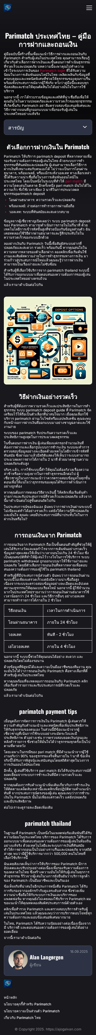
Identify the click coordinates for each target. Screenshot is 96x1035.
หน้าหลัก (10, 997)
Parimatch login (52, 70)
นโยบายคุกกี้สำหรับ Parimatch (27, 1004)
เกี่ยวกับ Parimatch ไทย (22, 1018)
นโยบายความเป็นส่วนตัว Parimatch (32, 1011)
